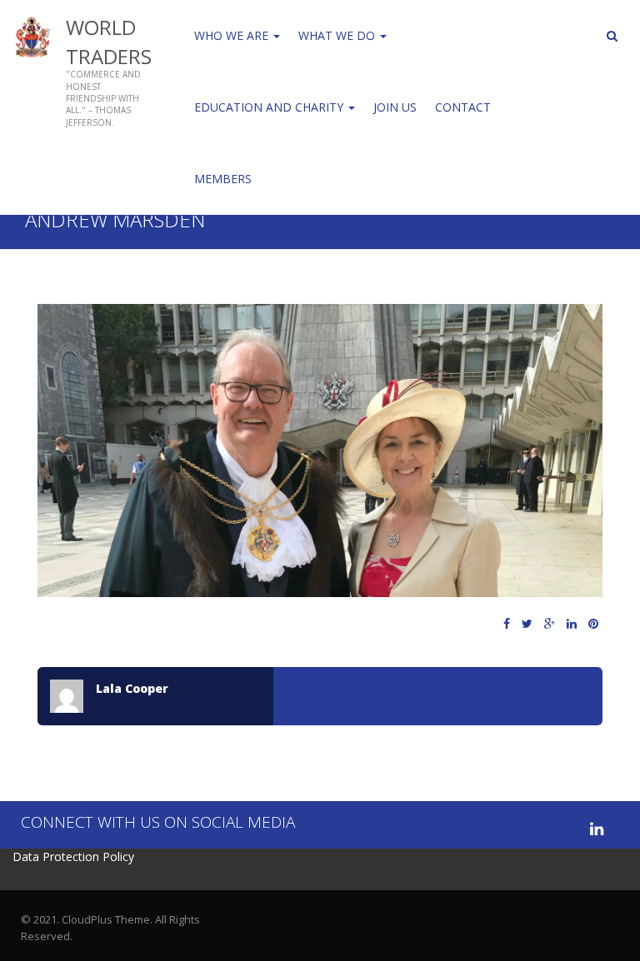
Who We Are (233, 35)
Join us (395, 107)
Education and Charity (270, 107)
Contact (463, 107)
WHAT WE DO (338, 35)
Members (223, 179)
